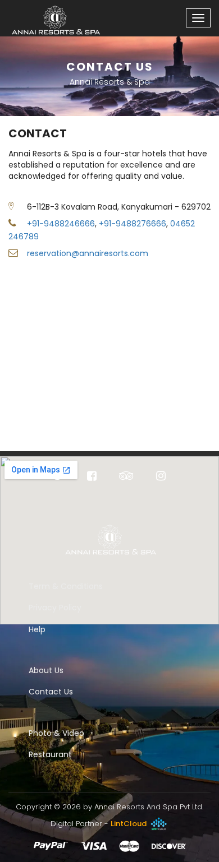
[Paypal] (51, 846)
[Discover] (169, 846)
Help (37, 629)
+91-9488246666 (61, 223)
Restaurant (50, 754)
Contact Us (51, 691)
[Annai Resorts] (50, 14)
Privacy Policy (55, 607)
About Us (46, 670)
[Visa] (93, 846)
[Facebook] (92, 477)
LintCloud (129, 823)
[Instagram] (161, 477)
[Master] (129, 846)
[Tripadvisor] (126, 477)
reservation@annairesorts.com (87, 253)
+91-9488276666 (132, 223)
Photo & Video (56, 733)
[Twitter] (59, 477)
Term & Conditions (66, 586)
